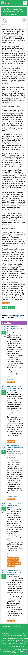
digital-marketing (12, 561)
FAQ (2, 626)
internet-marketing (13, 558)
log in (10, 316)
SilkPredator (15, 556)
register (18, 316)
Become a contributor (7, 628)
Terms (19, 626)
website (9, 563)
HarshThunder (14, 496)
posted (3, 25)
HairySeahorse (14, 438)
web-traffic (6, 303)
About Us (7, 626)
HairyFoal (13, 379)
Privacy (14, 626)
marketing (17, 563)
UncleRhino (13, 618)
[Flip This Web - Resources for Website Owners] (7, 2)
